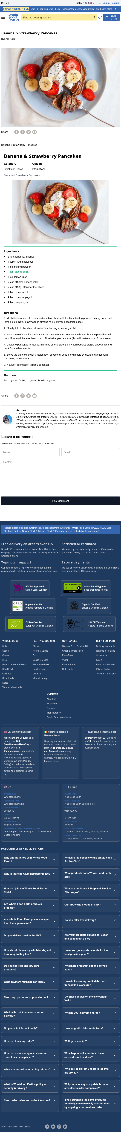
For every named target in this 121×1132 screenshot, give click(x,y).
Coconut (6, 673)
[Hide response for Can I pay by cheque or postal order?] (54, 997)
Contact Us (101, 655)
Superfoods (8, 678)
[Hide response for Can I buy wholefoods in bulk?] (114, 904)
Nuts (4, 646)
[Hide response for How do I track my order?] (54, 1041)
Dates (5, 682)
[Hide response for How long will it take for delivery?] (114, 1028)
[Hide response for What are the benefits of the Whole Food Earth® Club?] (114, 859)
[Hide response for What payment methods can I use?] (54, 981)
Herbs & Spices (40, 650)
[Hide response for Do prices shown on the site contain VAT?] (114, 998)
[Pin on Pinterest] (22, 132)
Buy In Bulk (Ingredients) (59, 717)
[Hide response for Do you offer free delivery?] (114, 920)
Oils (35, 655)
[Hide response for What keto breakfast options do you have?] (114, 967)
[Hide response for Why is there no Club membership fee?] (54, 873)
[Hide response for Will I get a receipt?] (114, 1041)
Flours (36, 646)
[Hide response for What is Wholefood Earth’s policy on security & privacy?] (54, 1086)
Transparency (54, 712)
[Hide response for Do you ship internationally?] (54, 1028)
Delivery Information (106, 646)
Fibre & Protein (69, 664)
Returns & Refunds (105, 650)
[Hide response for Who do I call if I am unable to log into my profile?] (114, 1070)
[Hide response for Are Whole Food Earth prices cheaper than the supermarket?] (54, 921)
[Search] (94, 17)
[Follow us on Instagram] (59, 1126)
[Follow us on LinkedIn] (65, 1126)
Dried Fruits (8, 668)
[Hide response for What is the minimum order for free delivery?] (54, 1013)
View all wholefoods (12, 687)
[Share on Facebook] (16, 132)
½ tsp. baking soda (18, 271)
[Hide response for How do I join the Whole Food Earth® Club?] (54, 890)
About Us (51, 698)
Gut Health (67, 668)
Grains (5, 655)
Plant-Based (68, 655)
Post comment (60, 501)
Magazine (52, 703)
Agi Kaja (10, 39)
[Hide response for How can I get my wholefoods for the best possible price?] (114, 952)
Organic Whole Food (72, 650)
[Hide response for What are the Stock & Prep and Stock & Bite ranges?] (114, 890)
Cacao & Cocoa (40, 659)
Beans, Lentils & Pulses (14, 664)
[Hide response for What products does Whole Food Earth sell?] (114, 874)
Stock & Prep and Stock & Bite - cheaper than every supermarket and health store (57, 8)
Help (7, 2)
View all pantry (40, 678)
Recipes (51, 708)
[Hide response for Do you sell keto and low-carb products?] (54, 967)
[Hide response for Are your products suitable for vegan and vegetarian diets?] (114, 936)
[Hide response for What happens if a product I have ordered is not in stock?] (114, 1055)
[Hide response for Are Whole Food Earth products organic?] (54, 905)
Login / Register (111, 2)
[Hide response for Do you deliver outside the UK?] (54, 935)
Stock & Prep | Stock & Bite (75, 646)
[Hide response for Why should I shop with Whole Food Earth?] (54, 859)
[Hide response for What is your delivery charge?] (114, 1012)
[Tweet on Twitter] (28, 132)
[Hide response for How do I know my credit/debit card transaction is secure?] (114, 983)
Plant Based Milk (41, 664)
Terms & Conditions (106, 673)
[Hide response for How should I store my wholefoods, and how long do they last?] (54, 952)
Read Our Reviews (105, 664)
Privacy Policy (103, 668)
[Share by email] (34, 132)
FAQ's (99, 659)
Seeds (5, 650)
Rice (4, 659)
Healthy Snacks (40, 668)
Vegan (65, 659)
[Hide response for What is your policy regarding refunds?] (54, 1069)
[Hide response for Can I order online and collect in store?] (54, 1100)
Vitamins (37, 673)
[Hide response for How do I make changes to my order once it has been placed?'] (54, 1055)
